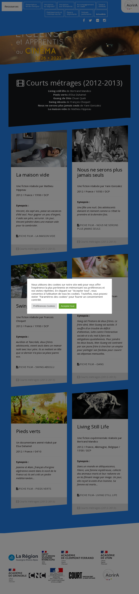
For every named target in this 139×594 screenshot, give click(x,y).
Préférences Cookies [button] (44, 305)
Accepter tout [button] (67, 305)
